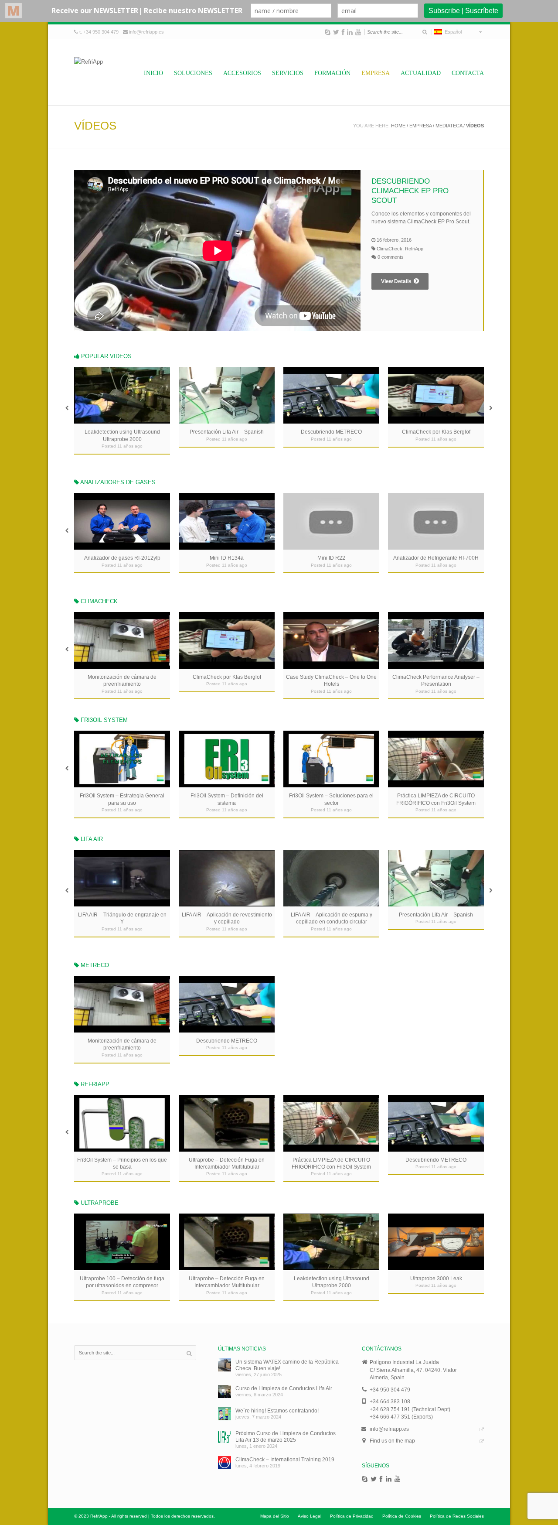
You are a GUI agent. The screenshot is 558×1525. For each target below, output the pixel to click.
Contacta (468, 72)
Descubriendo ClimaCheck (227, 677)
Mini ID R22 (436, 558)
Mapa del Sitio (274, 1516)
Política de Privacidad (352, 1516)
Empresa (375, 72)
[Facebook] (343, 32)
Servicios (287, 72)
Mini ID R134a (331, 558)
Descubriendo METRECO (226, 431)
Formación (332, 72)
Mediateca (449, 125)
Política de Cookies (401, 1516)
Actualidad (421, 72)
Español (452, 31)
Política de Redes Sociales (457, 1516)
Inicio (153, 72)
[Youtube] (358, 32)
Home (398, 125)
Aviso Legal (309, 1516)
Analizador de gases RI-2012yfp (227, 558)
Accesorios (242, 72)
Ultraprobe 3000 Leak (436, 1278)
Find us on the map (392, 1440)
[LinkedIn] (350, 32)
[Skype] (327, 32)
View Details (396, 281)
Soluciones (193, 72)
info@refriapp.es (146, 31)
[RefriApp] (88, 72)
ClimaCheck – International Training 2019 (284, 1459)
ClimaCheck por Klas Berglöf (331, 431)
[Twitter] (336, 32)
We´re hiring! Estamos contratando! (277, 1410)
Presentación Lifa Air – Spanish (122, 431)
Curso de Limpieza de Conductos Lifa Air (283, 1388)
